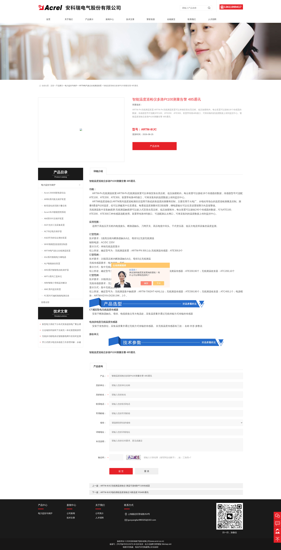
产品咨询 (154, 146)
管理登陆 (157, 544)
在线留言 (171, 19)
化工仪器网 (149, 544)
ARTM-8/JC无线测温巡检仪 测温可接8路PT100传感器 (125, 486)
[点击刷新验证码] (133, 457)
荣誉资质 (151, 19)
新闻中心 (110, 19)
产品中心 (42, 505)
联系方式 (128, 505)
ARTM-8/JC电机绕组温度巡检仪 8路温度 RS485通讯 (124, 492)
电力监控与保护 (71, 86)
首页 (48, 19)
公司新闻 (71, 513)
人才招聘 (212, 19)
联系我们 (192, 19)
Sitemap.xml (166, 544)
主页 (52, 86)
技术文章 (130, 19)
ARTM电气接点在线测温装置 (90, 86)
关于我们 (69, 19)
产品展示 (89, 19)
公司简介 (99, 513)
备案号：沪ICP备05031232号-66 (123, 544)
